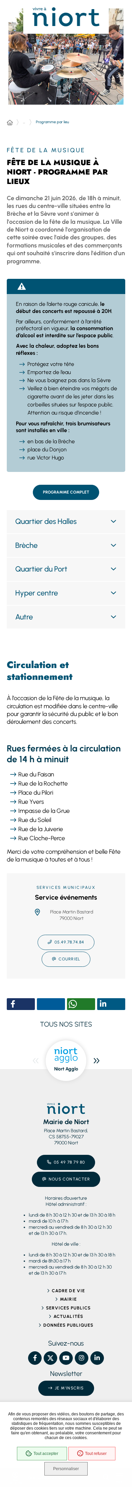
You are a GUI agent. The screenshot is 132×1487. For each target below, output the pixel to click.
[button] (13, 1004)
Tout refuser (96, 1453)
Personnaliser (66, 1468)
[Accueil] (10, 123)
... (24, 122)
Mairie (68, 1299)
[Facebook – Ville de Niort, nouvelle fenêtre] (35, 1358)
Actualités (68, 1316)
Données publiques (68, 1325)
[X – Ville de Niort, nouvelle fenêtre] (50, 1358)
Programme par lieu (52, 122)
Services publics (68, 1307)
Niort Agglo (66, 1069)
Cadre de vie (68, 1290)
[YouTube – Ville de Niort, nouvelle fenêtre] (66, 1358)
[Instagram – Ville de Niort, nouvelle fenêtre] (81, 1358)
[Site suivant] (96, 1060)
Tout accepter (46, 1453)
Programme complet (66, 492)
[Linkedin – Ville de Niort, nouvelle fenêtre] (97, 1358)
